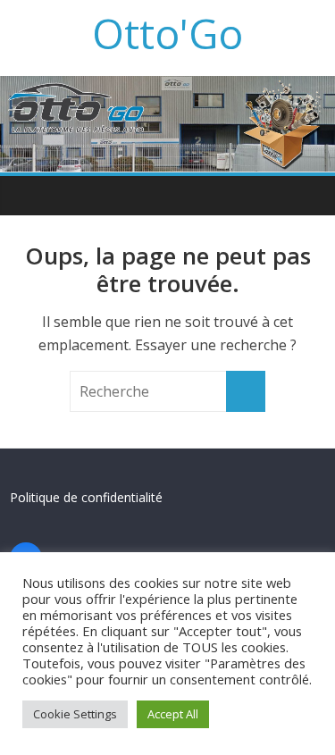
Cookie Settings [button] (75, 714)
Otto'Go (167, 33)
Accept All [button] (172, 714)
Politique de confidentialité (86, 497)
